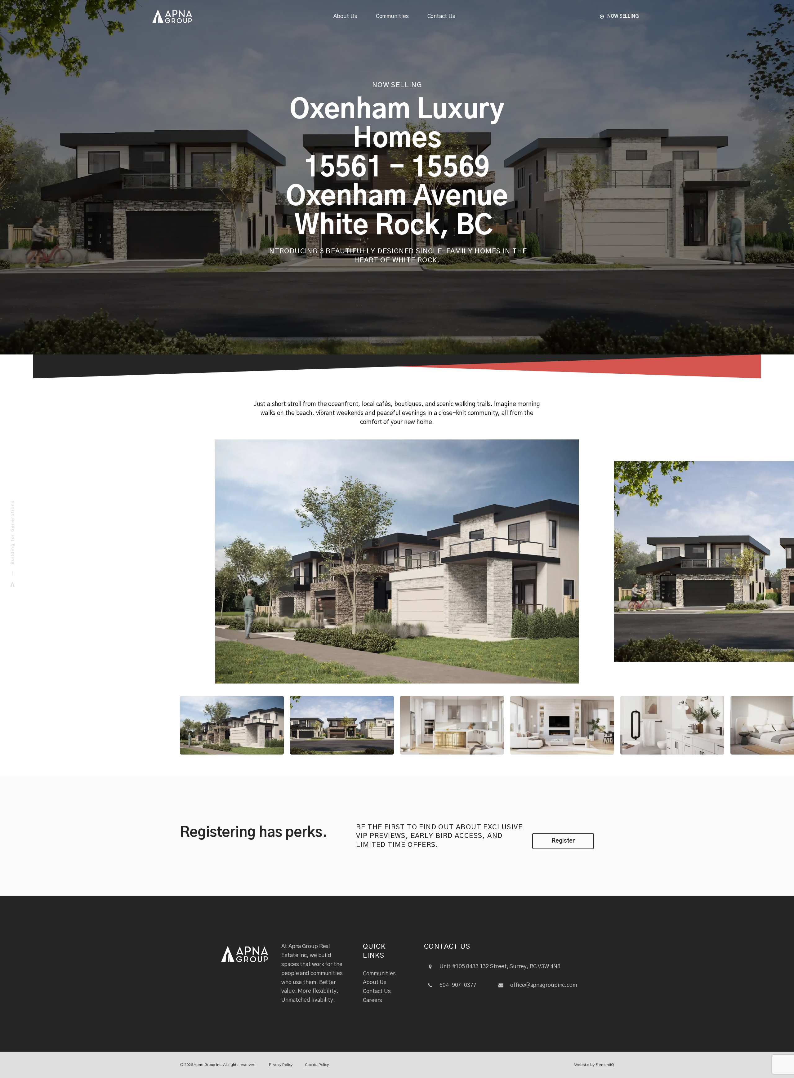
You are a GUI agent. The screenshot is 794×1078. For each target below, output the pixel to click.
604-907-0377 (457, 985)
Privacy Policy (281, 1064)
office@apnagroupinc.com (543, 985)
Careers (372, 1000)
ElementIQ (605, 1064)
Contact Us (441, 16)
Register (563, 841)
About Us (345, 16)
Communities (392, 16)
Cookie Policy (317, 1064)
